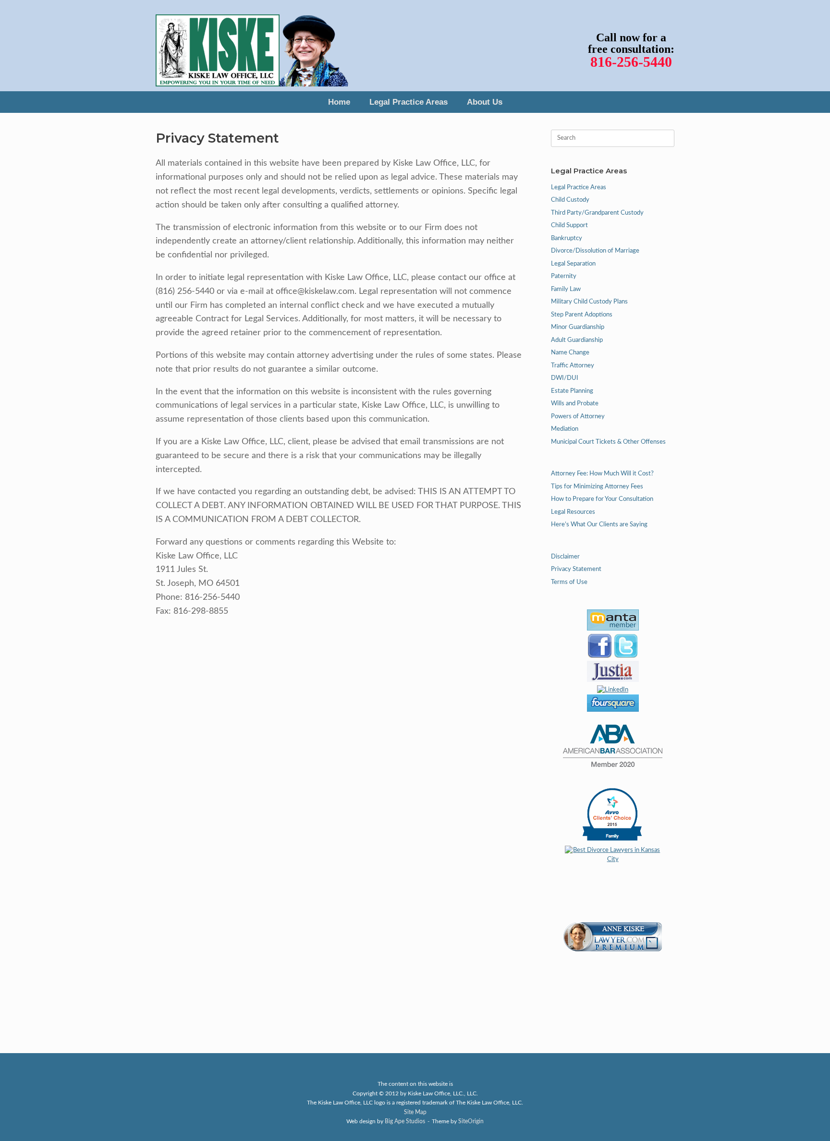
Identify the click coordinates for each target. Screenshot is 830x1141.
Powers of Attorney (578, 416)
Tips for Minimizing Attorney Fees (597, 487)
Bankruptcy (566, 238)
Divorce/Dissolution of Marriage (595, 251)
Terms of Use (569, 582)
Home (339, 102)
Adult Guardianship (577, 340)
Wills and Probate (574, 404)
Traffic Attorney (572, 366)
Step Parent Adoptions (581, 315)
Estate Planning (572, 391)
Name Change (570, 353)
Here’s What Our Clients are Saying (599, 525)
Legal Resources (573, 512)
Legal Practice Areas (408, 102)
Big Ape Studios (405, 1121)
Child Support (569, 225)
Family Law (566, 289)
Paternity (563, 276)
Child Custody (570, 200)
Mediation (564, 429)
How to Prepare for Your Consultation (602, 499)
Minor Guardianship (577, 327)
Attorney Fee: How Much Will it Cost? (602, 474)
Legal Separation (573, 264)
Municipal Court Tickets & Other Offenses (608, 442)
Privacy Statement (576, 569)
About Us (484, 102)
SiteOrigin (471, 1121)
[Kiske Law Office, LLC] (252, 45)
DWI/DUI (564, 378)
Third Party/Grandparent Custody (597, 213)
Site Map (415, 1112)
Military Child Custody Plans (589, 302)
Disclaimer (565, 557)
